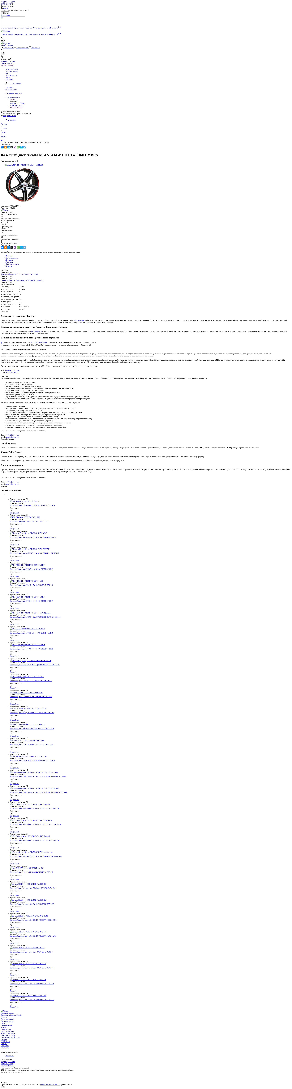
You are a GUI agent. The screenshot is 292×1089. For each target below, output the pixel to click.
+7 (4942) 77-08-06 (8, 2)
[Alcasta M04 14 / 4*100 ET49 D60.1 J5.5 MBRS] (24, 165)
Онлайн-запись (7, 45)
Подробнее (14, 513)
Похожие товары (7, 1013)
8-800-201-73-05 (7, 4)
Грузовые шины (7, 1021)
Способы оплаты (7, 1031)
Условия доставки (8, 1033)
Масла (3, 1027)
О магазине (5, 1042)
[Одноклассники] (5, 147)
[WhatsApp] (18, 147)
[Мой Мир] (8, 147)
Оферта (4, 1040)
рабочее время (79, 320)
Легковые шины (7, 1019)
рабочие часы (36, 331)
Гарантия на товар (8, 1035)
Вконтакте (12, 120)
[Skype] (21, 147)
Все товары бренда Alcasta (11, 1015)
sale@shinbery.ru (9, 116)
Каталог (4, 1017)
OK (3, 1087)
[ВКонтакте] (2, 147)
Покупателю (6, 1029)
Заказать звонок (7, 65)
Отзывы (4, 1044)
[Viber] (15, 147)
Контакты (5, 1048)
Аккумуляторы (7, 1025)
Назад (12, 99)
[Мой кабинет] (2, 39)
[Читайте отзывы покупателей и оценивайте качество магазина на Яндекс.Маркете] (13, 25)
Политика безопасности (10, 1038)
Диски (3, 1023)
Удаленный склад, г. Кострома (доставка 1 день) (19, 274)
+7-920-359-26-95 (39, 342)
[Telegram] (24, 147)
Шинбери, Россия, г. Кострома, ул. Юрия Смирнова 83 (22, 280)
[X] (11, 147)
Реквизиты (5, 1046)
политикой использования (50, 1085)
